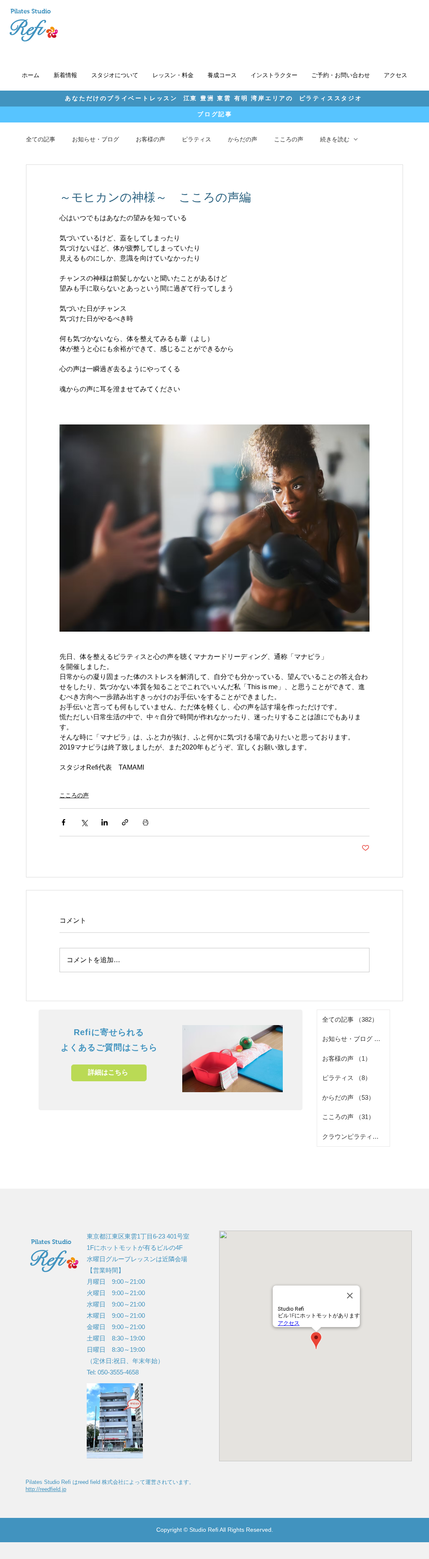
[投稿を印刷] (146, 822)
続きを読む (334, 139)
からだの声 (242, 139)
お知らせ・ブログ (95, 139)
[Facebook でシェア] (63, 822)
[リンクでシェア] (125, 822)
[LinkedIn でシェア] (105, 822)
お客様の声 (150, 139)
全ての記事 (40, 139)
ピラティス (196, 139)
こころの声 (288, 139)
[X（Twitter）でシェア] (84, 822)
